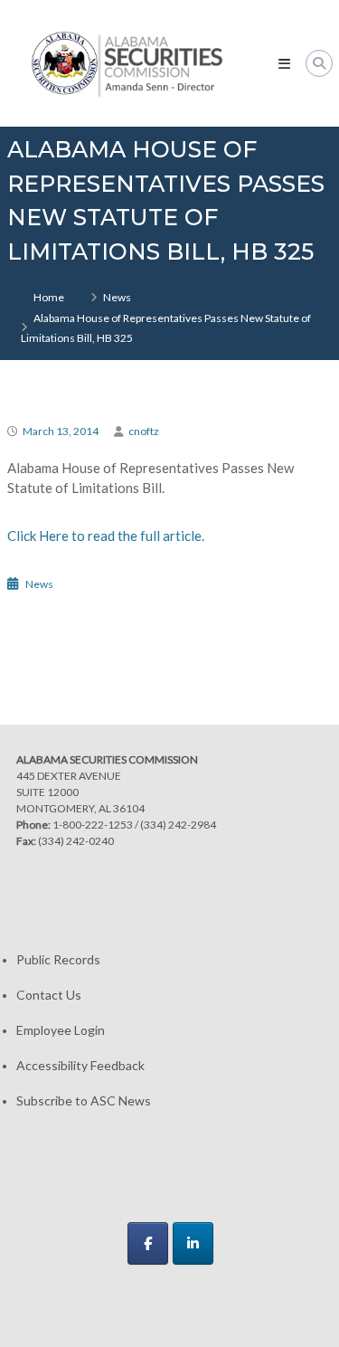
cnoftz (143, 431)
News (117, 297)
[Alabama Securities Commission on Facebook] (147, 1243)
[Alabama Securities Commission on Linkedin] (193, 1243)
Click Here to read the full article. (105, 535)
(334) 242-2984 (178, 824)
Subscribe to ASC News (83, 1100)
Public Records (58, 959)
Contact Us (48, 994)
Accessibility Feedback (80, 1065)
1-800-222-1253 (92, 824)
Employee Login (60, 1030)
